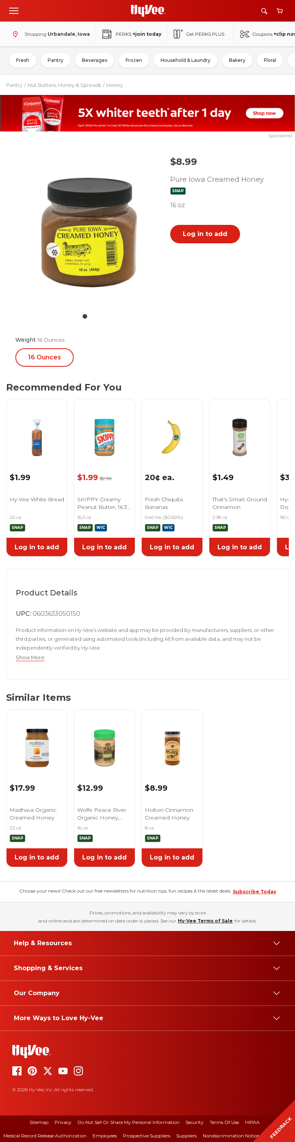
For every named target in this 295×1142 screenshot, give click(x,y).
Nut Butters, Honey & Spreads (64, 85)
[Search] (264, 11)
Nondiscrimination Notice (231, 1136)
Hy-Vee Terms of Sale (205, 921)
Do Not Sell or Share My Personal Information (128, 1122)
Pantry (55, 60)
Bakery (237, 60)
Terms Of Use (224, 1122)
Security (195, 1122)
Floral (270, 60)
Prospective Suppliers (146, 1136)
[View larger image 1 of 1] (85, 229)
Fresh (22, 60)
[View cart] (279, 11)
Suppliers (186, 1136)
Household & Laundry (185, 60)
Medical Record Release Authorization (44, 1136)
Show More (30, 657)
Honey (114, 85)
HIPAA (252, 1122)
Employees (105, 1136)
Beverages (94, 60)
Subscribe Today (254, 891)
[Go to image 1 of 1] (85, 316)
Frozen (134, 60)
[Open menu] (13, 10)
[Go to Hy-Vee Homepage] (148, 11)
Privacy (63, 1122)
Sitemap (39, 1122)
